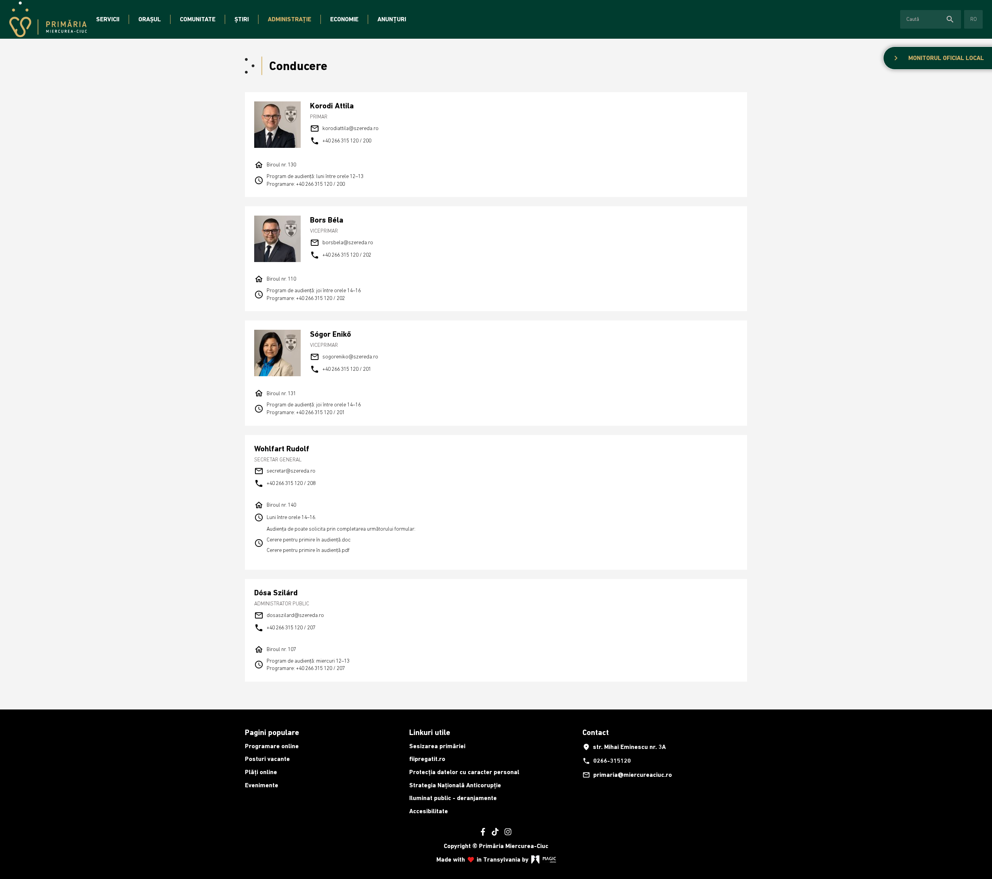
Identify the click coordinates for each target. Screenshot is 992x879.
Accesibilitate (428, 811)
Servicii (107, 19)
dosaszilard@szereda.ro (289, 615)
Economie (344, 19)
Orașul (149, 19)
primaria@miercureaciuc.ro (627, 775)
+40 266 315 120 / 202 (340, 255)
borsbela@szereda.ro (341, 242)
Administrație (289, 19)
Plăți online (261, 772)
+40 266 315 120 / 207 (284, 627)
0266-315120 (606, 761)
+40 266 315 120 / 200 (340, 141)
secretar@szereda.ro (284, 471)
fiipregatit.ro (427, 758)
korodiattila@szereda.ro (344, 128)
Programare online (272, 746)
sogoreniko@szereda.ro (344, 357)
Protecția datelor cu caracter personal (464, 772)
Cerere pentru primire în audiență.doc (309, 539)
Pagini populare (272, 732)
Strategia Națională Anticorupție (455, 785)
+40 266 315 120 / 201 (340, 369)
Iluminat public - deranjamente (453, 798)
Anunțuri (391, 19)
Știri (241, 19)
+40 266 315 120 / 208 (284, 483)
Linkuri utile (429, 732)
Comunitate (197, 19)
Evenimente (261, 785)
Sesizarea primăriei (437, 746)
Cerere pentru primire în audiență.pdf (308, 550)
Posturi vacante (267, 758)
